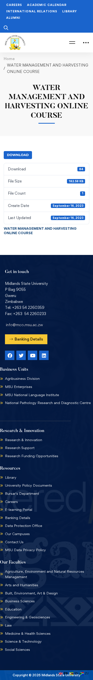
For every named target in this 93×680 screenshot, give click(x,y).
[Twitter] (21, 355)
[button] (26, 339)
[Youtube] (32, 355)
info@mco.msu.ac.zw (24, 324)
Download (18, 155)
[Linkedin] (44, 355)
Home (9, 58)
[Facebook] (9, 355)
